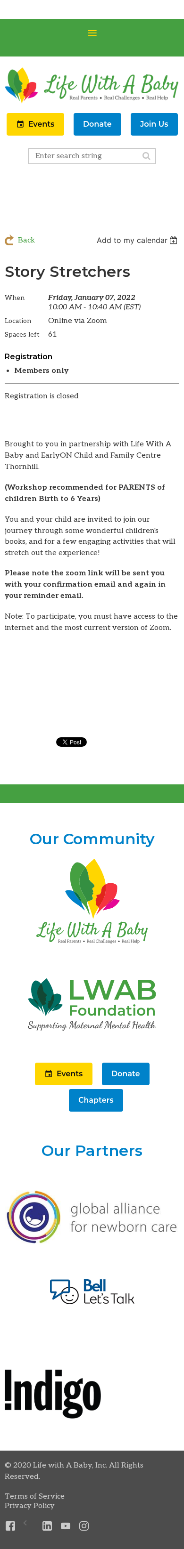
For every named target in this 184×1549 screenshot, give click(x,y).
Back (26, 240)
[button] (36, 133)
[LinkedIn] (47, 1526)
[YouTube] (66, 1526)
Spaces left (22, 335)
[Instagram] (84, 1526)
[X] (29, 1526)
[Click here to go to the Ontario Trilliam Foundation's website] (92, 1242)
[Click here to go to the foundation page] (92, 1047)
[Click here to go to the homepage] (92, 944)
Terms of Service (35, 1496)
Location (18, 321)
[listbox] (138, 240)
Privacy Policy (30, 1505)
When (15, 298)
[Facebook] (11, 1526)
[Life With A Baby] (92, 102)
